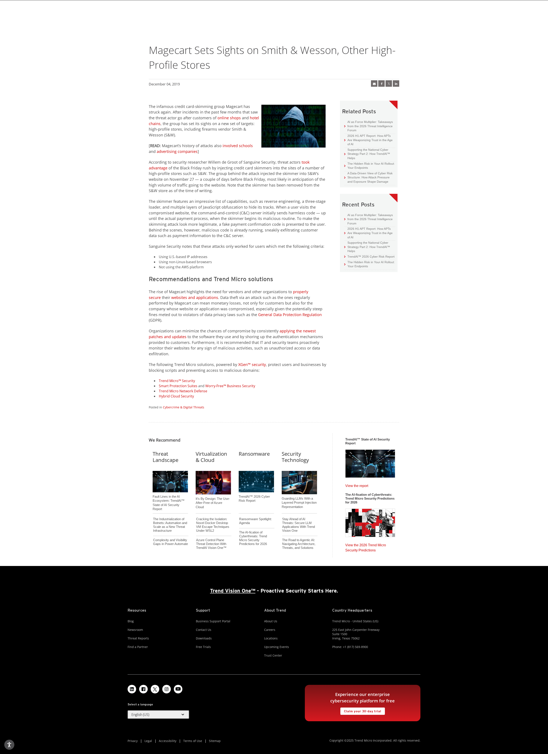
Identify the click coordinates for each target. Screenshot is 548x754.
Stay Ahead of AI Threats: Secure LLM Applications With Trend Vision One (298, 524)
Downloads (204, 638)
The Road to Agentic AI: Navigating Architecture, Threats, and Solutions (298, 543)
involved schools (238, 145)
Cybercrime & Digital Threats (183, 407)
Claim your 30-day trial (360, 710)
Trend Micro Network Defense (183, 391)
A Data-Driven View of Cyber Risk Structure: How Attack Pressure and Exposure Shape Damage (368, 177)
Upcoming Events (276, 647)
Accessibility (167, 741)
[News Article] (370, 462)
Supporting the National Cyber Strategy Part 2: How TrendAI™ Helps (367, 154)
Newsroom (135, 630)
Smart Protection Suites (178, 386)
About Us (270, 621)
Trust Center (273, 655)
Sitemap (215, 741)
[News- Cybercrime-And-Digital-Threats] (374, 83)
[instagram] (166, 689)
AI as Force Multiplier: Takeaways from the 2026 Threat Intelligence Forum (368, 126)
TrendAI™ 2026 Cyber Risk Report (371, 256)
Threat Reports (138, 638)
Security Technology (295, 456)
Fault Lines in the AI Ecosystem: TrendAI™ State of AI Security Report (169, 496)
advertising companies (177, 151)
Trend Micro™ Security (177, 380)
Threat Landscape (165, 456)
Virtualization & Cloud (211, 456)
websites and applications (194, 297)
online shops (229, 117)
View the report (356, 485)
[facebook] (381, 83)
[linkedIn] (396, 83)
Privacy (133, 741)
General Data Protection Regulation (290, 314)
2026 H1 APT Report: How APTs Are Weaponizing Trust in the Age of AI (368, 140)
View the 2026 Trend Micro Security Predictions (365, 546)
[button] (158, 714)
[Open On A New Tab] (389, 83)
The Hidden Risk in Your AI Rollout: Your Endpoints (369, 166)
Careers (269, 630)
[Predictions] (370, 521)
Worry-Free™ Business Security (230, 386)
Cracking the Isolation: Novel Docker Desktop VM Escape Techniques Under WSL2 (212, 524)
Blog (131, 621)
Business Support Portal (213, 621)
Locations (271, 638)
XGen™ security (252, 364)
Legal (148, 741)
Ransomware (254, 453)
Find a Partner (138, 647)
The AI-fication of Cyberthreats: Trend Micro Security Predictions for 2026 (253, 538)
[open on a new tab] (155, 689)
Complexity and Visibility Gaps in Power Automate (170, 542)
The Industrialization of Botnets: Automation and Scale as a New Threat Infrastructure (170, 524)
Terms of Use (192, 741)
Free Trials (203, 647)
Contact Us (203, 630)
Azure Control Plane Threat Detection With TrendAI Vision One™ (211, 543)
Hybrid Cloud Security (176, 396)
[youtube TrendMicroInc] (178, 689)
